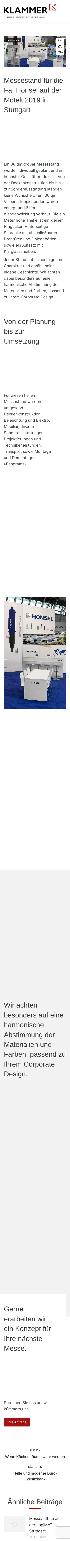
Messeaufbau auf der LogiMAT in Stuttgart (45, 1524)
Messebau (13, 40)
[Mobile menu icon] (62, 11)
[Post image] (14, 1524)
